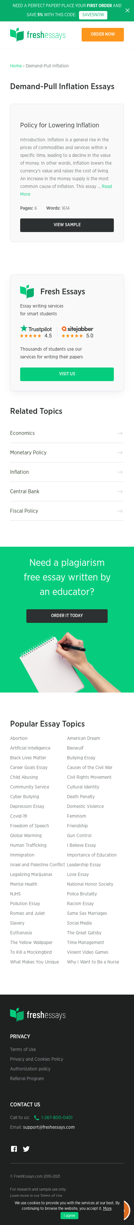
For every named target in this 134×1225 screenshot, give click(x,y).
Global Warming (26, 836)
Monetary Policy (28, 452)
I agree (69, 1216)
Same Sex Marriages (87, 913)
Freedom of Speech (29, 826)
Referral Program (27, 1079)
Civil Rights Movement (89, 777)
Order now (103, 34)
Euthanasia (21, 933)
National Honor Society (90, 884)
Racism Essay (80, 904)
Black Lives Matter (28, 758)
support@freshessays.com (49, 1127)
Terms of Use (23, 1049)
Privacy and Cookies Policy (36, 1059)
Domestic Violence (85, 806)
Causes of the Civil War (90, 767)
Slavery (17, 923)
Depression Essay (27, 806)
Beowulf (75, 748)
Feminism (76, 816)
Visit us (67, 374)
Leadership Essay (84, 865)
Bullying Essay (81, 758)
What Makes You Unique (34, 962)
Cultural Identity (83, 787)
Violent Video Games (87, 952)
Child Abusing (24, 777)
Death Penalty (81, 797)
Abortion (19, 738)
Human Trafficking (28, 845)
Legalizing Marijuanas (31, 874)
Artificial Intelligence (30, 748)
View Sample (67, 225)
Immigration (22, 855)
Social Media (79, 923)
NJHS (15, 894)
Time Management (85, 942)
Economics (22, 433)
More (107, 1208)
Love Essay (78, 874)
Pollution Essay (25, 904)
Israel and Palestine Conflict (37, 865)
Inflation (19, 472)
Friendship (77, 826)
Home (16, 66)
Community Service (29, 787)
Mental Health (23, 884)
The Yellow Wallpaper (31, 942)
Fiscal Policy (24, 511)
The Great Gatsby (84, 933)
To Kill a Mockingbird (31, 952)
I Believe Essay (81, 845)
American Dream (83, 738)
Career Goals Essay (28, 767)
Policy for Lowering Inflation (59, 125)
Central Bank (24, 491)
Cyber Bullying (24, 797)
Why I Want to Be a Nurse (93, 962)
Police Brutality (82, 894)
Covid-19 (18, 816)
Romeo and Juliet (27, 913)
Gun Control (79, 836)
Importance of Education (92, 855)
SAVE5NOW (93, 15)
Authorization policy (30, 1069)
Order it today (67, 616)
